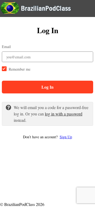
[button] (47, 136)
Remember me (19, 69)
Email (6, 46)
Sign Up (66, 136)
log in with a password (63, 114)
